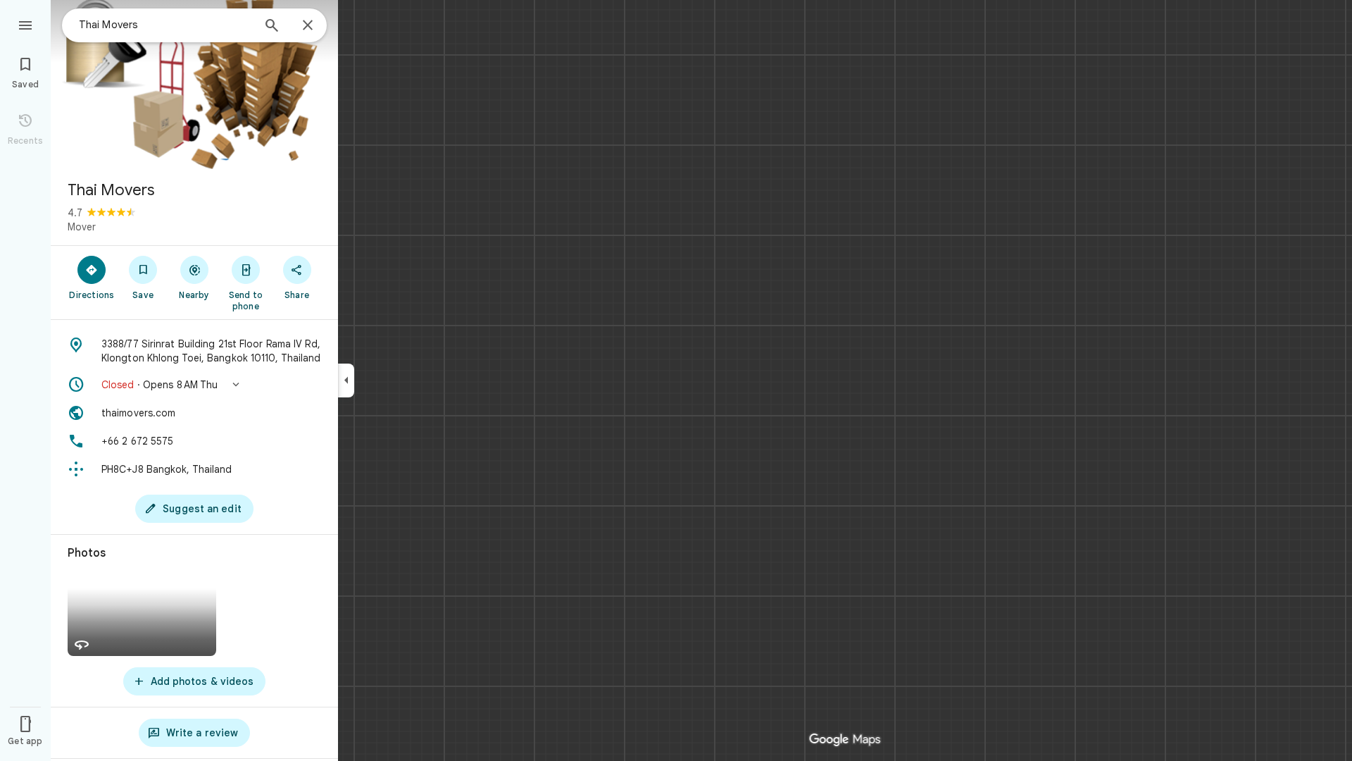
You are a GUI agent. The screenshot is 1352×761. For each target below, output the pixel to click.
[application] (676, 380)
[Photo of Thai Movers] (194, 84)
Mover (82, 227)
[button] (194, 385)
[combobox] (165, 24)
